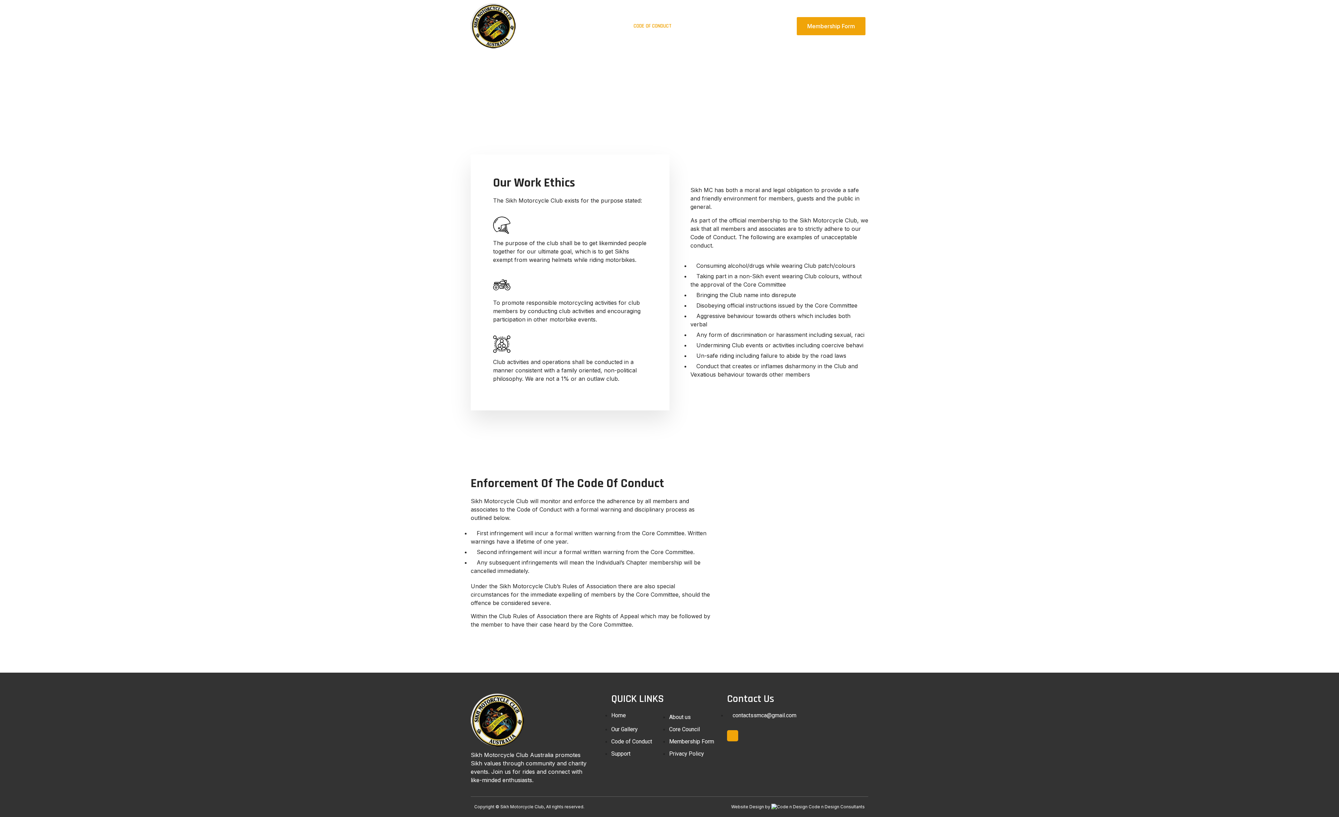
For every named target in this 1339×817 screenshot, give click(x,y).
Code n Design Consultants (837, 806)
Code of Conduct (653, 26)
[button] (831, 26)
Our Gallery (607, 26)
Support (735, 26)
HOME (543, 26)
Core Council (698, 26)
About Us (571, 26)
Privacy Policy (773, 26)
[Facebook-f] (732, 735)
